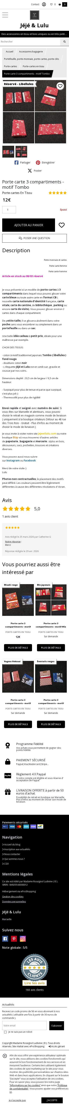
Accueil (9, 51)
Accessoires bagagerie (31, 51)
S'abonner (56, 1025)
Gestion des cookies (12, 896)
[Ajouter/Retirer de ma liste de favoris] (61, 225)
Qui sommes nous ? (14, 859)
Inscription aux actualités (17, 849)
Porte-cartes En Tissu (17, 193)
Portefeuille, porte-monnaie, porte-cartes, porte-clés (31, 59)
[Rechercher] (64, 41)
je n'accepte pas (17, 1100)
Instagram (13, 460)
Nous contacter (12, 854)
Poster (37, 170)
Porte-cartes (10, 66)
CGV (6, 863)
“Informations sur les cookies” (25, 1085)
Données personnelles (14, 901)
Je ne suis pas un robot (20, 1031)
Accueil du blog (12, 844)
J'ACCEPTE (52, 1100)
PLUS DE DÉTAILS (18, 647)
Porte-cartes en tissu (33, 66)
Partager (24, 162)
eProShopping (36, 1046)
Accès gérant (58, 1046)
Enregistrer (48, 162)
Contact (35, 4)
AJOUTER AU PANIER (28, 225)
